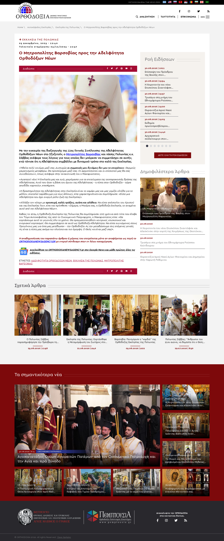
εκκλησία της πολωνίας (88, 260)
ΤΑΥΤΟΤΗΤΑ (168, 17)
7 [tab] (170, 146)
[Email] (126, 68)
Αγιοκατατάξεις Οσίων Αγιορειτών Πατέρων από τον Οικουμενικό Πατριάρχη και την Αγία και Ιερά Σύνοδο (86, 459)
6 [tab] (166, 146)
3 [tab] (155, 146)
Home (20, 27)
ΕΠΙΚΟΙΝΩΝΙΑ (188, 17)
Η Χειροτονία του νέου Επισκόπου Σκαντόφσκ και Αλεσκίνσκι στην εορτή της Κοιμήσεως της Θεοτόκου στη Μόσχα (184, 404)
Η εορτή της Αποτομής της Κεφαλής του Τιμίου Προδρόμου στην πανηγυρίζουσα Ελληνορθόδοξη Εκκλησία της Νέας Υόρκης (87, 490)
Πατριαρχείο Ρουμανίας (177, 427)
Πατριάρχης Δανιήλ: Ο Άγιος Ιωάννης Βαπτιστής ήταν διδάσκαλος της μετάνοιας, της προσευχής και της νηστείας (183, 432)
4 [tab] (158, 146)
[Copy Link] (117, 68)
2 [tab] (151, 146)
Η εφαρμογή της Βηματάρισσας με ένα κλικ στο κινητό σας (185, 490)
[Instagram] (185, 11)
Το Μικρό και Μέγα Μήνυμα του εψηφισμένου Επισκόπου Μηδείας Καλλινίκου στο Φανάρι (184, 461)
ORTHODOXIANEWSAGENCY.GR (37, 241)
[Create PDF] (131, 68)
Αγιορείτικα (170, 485)
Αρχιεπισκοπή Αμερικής (78, 485)
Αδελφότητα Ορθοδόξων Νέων (51, 260)
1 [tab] (147, 146)
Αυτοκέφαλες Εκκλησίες (39, 27)
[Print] (122, 68)
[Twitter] (195, 11)
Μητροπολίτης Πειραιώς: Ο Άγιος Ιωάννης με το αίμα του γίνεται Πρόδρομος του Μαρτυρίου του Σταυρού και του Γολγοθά (135, 490)
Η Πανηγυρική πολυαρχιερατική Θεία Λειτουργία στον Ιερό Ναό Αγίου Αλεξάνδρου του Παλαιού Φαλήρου (36, 490)
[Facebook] (175, 11)
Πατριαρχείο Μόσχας (175, 399)
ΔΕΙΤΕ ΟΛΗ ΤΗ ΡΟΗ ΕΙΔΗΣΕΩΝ (172, 155)
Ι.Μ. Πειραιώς (122, 485)
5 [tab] (162, 146)
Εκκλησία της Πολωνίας (68, 27)
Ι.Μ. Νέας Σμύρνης (27, 485)
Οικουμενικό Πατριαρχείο (49, 451)
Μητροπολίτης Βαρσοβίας (83, 154)
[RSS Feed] (205, 11)
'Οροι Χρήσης (64, 537)
